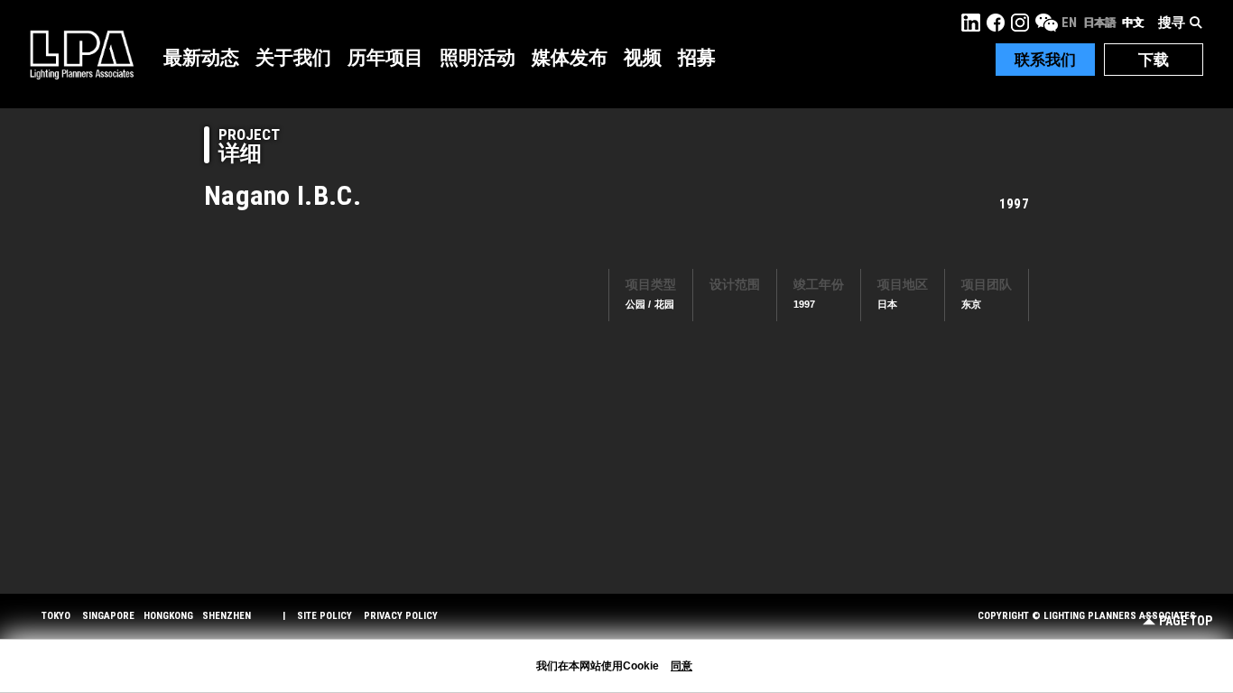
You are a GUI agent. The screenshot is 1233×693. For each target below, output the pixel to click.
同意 (681, 666)
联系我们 (1045, 60)
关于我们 (293, 58)
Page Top (1185, 621)
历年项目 (385, 58)
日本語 (1099, 22)
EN (1069, 22)
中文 (1133, 22)
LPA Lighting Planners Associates (81, 54)
